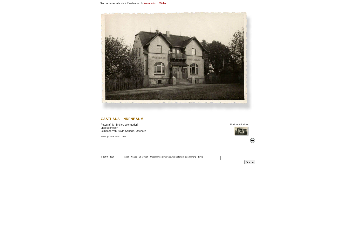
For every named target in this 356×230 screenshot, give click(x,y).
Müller (162, 3)
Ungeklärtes (156, 157)
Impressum (168, 157)
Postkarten (133, 3)
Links (200, 157)
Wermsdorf (150, 3)
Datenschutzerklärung (186, 157)
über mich (143, 157)
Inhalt (126, 157)
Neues (134, 157)
